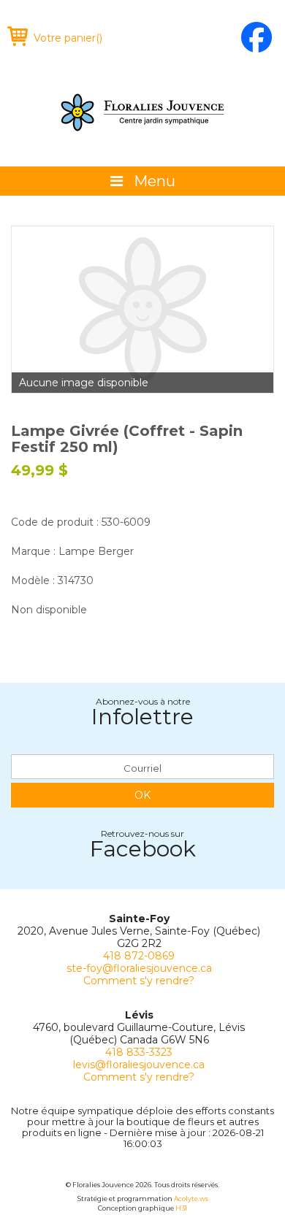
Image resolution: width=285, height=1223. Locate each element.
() (68, 38)
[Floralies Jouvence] (143, 112)
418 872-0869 (139, 955)
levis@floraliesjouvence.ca (139, 1064)
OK (142, 795)
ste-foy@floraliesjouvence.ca (139, 968)
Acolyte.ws (191, 1199)
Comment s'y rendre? (138, 980)
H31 (181, 1208)
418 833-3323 (138, 1052)
